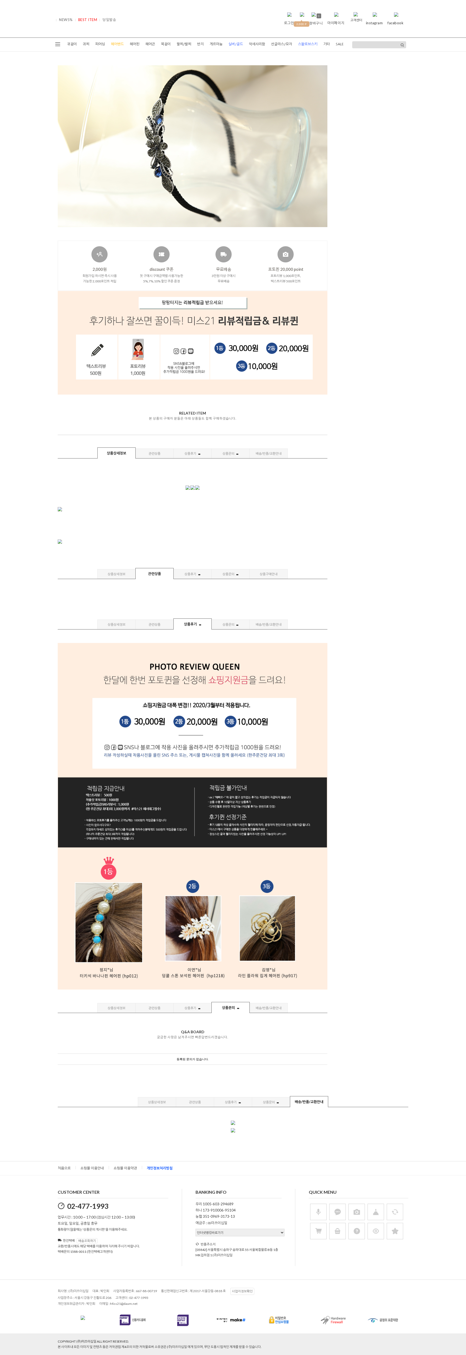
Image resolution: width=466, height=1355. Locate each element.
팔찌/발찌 (184, 44)
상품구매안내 (268, 574)
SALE (340, 44)
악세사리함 (257, 44)
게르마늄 (216, 44)
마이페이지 (335, 23)
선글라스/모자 (281, 44)
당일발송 (109, 20)
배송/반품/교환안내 (269, 453)
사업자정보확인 (242, 1291)
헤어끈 (150, 44)
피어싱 (100, 44)
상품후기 (190, 453)
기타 (326, 44)
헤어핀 (134, 44)
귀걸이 (72, 44)
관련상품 (154, 453)
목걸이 (166, 44)
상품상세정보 (116, 453)
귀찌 (86, 44)
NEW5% (66, 20)
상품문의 (228, 453)
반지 (200, 44)
